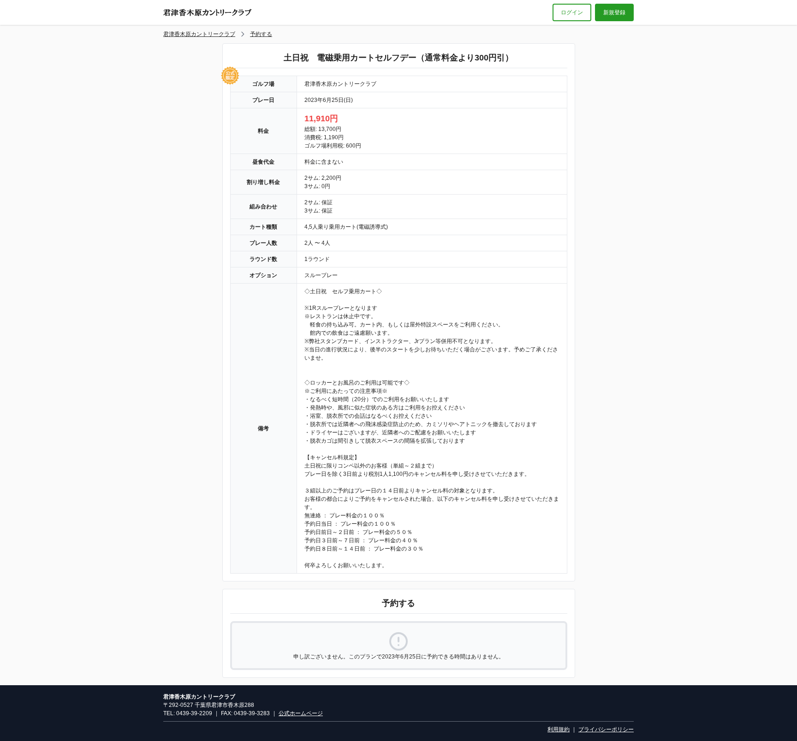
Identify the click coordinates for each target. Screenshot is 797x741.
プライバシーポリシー (606, 729)
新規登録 (614, 12)
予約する (261, 34)
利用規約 (558, 729)
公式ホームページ (301, 713)
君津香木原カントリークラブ (199, 34)
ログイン (572, 12)
